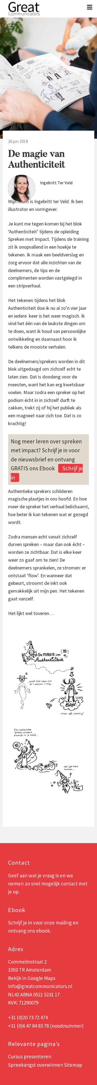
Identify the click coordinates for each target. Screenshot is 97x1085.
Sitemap (73, 1065)
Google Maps (41, 978)
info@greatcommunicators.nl (40, 986)
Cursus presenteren (29, 1056)
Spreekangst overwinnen (35, 1065)
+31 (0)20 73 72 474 (28, 1017)
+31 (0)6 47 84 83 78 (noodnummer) (46, 1026)
